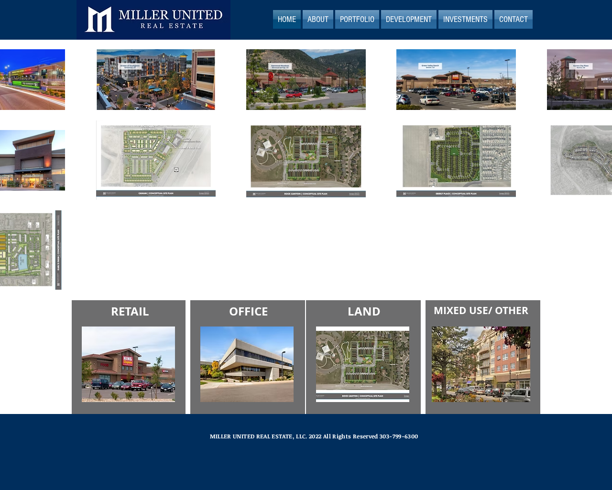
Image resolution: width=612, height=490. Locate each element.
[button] (318, 19)
